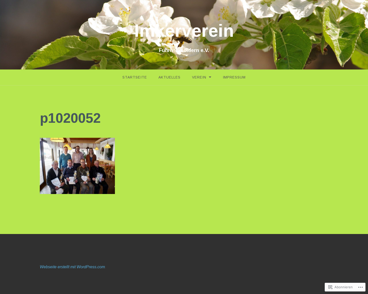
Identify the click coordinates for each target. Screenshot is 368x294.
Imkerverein (184, 30)
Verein (199, 77)
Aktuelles (169, 77)
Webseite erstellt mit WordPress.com (72, 267)
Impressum (234, 77)
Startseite (134, 77)
